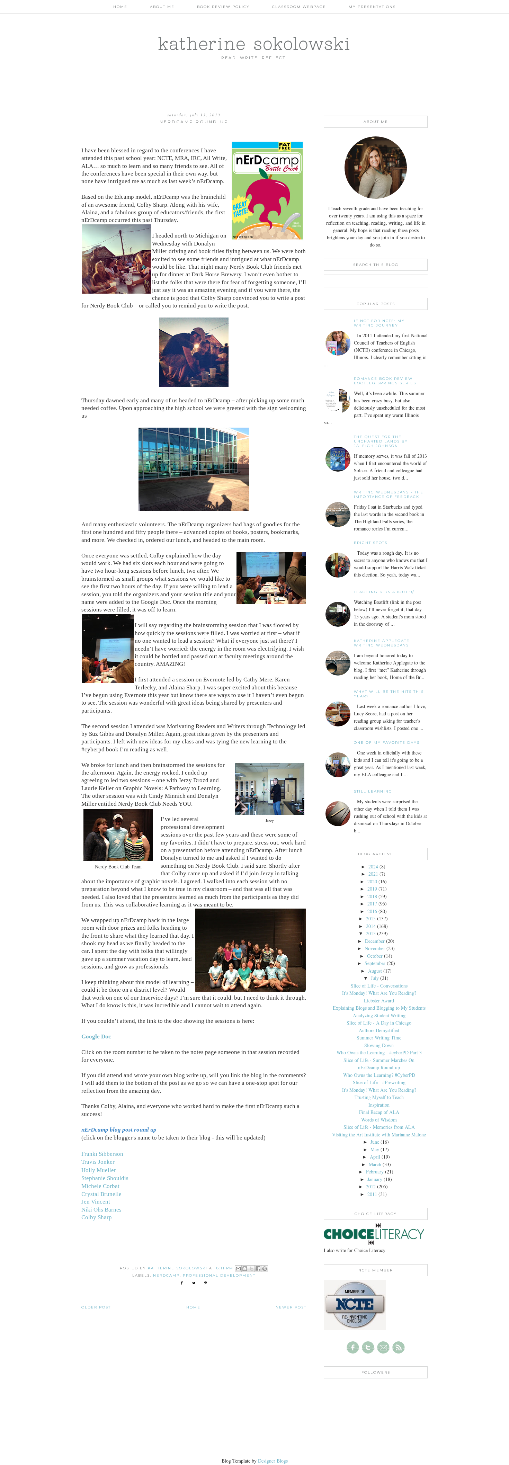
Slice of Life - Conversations (379, 985)
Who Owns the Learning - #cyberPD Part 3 (379, 1052)
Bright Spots (370, 543)
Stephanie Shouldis (104, 1178)
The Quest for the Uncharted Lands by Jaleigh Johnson (381, 441)
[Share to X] (251, 1268)
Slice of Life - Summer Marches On (378, 1060)
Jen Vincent (95, 1201)
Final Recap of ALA (379, 1112)
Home (120, 7)
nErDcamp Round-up (379, 1067)
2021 (373, 873)
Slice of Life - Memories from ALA (379, 1127)
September (375, 963)
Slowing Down (379, 1045)
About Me (162, 7)
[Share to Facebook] (257, 1268)
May (374, 1149)
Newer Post (291, 1307)
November (375, 948)
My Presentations (372, 7)
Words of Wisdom (379, 1119)
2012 (371, 1186)
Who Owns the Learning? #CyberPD (379, 1075)
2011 (372, 1194)
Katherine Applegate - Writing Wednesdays (383, 642)
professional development (219, 1275)
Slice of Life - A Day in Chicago (379, 1022)
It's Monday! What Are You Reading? (379, 993)
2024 (373, 866)
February (375, 1171)
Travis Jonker (98, 1162)
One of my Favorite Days (387, 742)
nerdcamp (166, 1275)
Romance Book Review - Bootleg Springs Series (385, 380)
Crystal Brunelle (101, 1194)
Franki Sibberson (102, 1154)
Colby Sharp (96, 1217)
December (375, 941)
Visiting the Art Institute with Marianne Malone (379, 1134)
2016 (372, 911)
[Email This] (238, 1268)
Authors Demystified (379, 1030)
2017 (372, 903)
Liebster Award (379, 1000)
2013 (371, 933)
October (375, 956)
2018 (372, 896)
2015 (371, 918)
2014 (371, 926)
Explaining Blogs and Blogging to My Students (379, 1007)
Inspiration (379, 1104)
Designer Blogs (273, 1460)
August (375, 970)
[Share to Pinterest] (264, 1268)
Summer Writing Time (379, 1037)
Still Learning (373, 791)
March (375, 1164)
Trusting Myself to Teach (379, 1097)
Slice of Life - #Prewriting (379, 1082)
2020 (372, 881)
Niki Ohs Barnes (101, 1209)
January (374, 1179)
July (375, 978)
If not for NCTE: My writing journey (379, 323)
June (374, 1141)
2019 (372, 888)
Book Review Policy (223, 7)
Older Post (96, 1307)
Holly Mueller (98, 1170)
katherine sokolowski (254, 43)
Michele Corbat (100, 1186)
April (375, 1156)
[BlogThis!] (244, 1268)
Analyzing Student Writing (379, 1015)
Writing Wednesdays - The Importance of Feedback (388, 494)
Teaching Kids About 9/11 (386, 592)
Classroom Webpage (299, 7)
